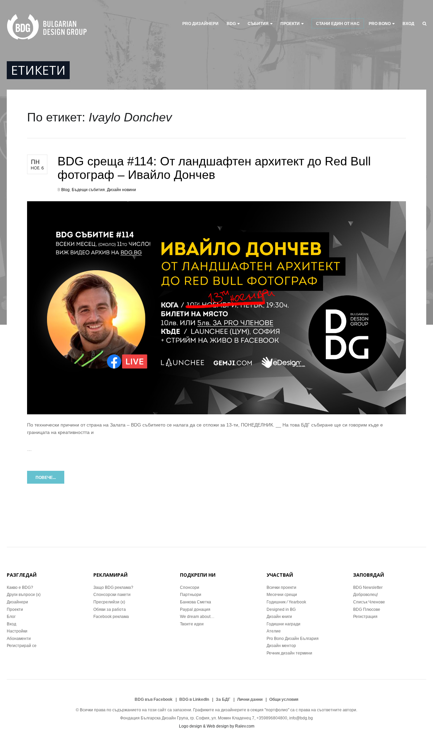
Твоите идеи (192, 624)
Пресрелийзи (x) (109, 602)
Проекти (15, 609)
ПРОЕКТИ (290, 23)
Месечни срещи (282, 594)
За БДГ (223, 699)
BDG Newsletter (368, 587)
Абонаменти (19, 638)
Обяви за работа (109, 609)
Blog (65, 189)
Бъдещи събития (88, 189)
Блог (11, 616)
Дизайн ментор (281, 645)
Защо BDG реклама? (113, 587)
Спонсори (189, 587)
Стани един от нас (338, 23)
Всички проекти (281, 587)
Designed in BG (281, 609)
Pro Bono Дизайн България (293, 638)
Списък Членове (369, 602)
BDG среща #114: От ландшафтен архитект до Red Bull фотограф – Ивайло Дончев (214, 168)
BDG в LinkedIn (194, 699)
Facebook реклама (111, 616)
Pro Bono (380, 23)
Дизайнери (17, 602)
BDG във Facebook (154, 699)
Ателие (274, 631)
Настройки (17, 631)
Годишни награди (283, 624)
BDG (231, 23)
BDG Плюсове (366, 609)
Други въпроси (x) (24, 594)
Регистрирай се (22, 645)
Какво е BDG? (20, 587)
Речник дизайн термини (289, 653)
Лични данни (250, 699)
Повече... (46, 477)
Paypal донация (195, 609)
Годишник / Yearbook (286, 602)
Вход (408, 23)
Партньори (190, 594)
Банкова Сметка (195, 602)
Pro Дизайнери (200, 23)
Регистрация (365, 616)
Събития (258, 23)
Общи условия (283, 699)
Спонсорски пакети (112, 594)
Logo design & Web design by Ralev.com (216, 726)
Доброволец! (365, 594)
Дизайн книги (279, 616)
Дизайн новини (121, 189)
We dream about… (197, 616)
